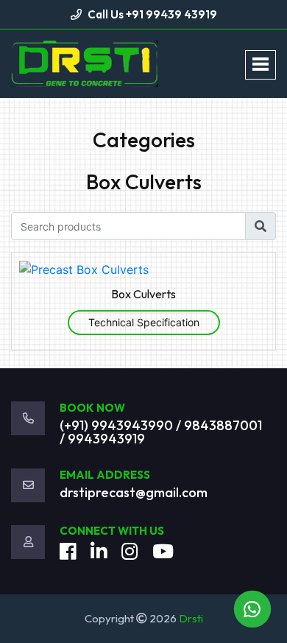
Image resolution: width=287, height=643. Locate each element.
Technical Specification (143, 322)
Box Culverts (143, 294)
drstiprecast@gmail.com (134, 492)
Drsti (191, 618)
